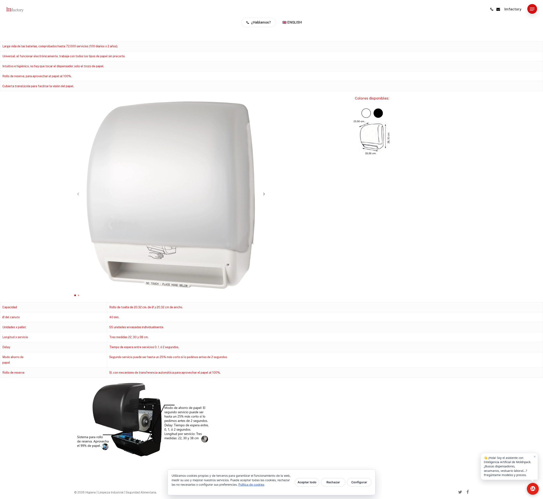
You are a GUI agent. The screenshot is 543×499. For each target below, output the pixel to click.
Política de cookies (251, 484)
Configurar (359, 482)
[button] (532, 9)
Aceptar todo (307, 482)
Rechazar (333, 482)
